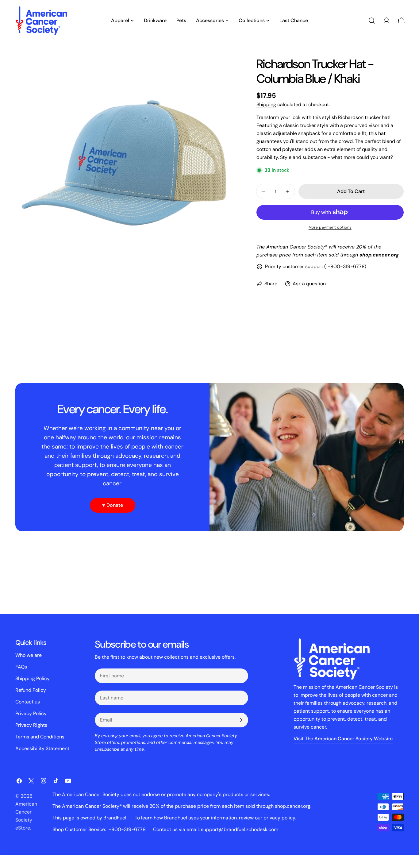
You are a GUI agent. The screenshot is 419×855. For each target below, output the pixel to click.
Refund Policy (30, 690)
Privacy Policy (31, 713)
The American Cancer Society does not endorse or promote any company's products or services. (161, 794)
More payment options (330, 227)
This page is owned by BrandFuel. (89, 818)
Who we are (28, 655)
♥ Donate (112, 505)
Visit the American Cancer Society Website (343, 738)
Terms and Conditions (39, 737)
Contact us (27, 702)
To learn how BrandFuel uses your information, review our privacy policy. (215, 818)
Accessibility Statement (42, 748)
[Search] (372, 20)
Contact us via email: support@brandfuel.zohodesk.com (215, 829)
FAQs (21, 667)
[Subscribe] (241, 720)
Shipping (266, 104)
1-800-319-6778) (346, 266)
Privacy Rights (31, 725)
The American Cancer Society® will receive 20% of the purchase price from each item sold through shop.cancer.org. (181, 806)
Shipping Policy (32, 678)
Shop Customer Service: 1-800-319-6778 (99, 829)
